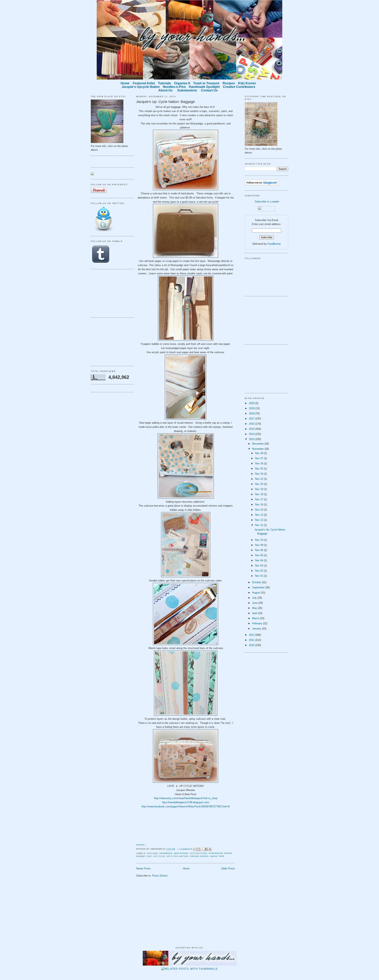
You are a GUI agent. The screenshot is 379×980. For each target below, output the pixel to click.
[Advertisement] (110, 292)
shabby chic (144, 856)
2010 (252, 645)
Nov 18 (259, 494)
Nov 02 (259, 570)
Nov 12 (259, 519)
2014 (252, 434)
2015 (252, 428)
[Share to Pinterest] (210, 849)
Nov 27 (259, 458)
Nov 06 (259, 550)
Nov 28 (259, 453)
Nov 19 (259, 489)
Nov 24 (259, 473)
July (255, 597)
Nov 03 (259, 565)
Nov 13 (259, 514)
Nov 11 (259, 525)
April (255, 613)
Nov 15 (259, 509)
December (258, 443)
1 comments (184, 849)
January (257, 628)
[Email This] (195, 849)
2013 (252, 439)
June (255, 602)
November (258, 448)
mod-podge (181, 853)
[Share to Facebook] (206, 849)
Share (140, 845)
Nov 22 (259, 478)
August (256, 592)
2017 (252, 418)
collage (152, 853)
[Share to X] (203, 849)
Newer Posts (143, 868)
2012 (252, 634)
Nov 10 (259, 539)
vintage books (199, 856)
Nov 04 (259, 560)
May (255, 608)
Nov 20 (259, 483)
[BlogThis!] (199, 849)
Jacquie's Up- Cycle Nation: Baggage (165, 102)
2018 (252, 413)
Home (186, 868)
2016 (252, 423)
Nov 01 (259, 575)
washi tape (217, 856)
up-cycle (159, 856)
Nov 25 (259, 468)
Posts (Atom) (159, 875)
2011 (252, 640)
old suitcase (198, 853)
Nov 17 (259, 499)
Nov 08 (259, 545)
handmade (165, 853)
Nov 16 (259, 504)
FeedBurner (274, 243)
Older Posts (228, 868)
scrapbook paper (220, 853)
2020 (252, 403)
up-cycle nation (177, 856)
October (257, 582)
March (256, 618)
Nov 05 (259, 555)
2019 (252, 408)
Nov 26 (259, 463)
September (258, 587)
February (257, 623)
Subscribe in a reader (267, 201)
